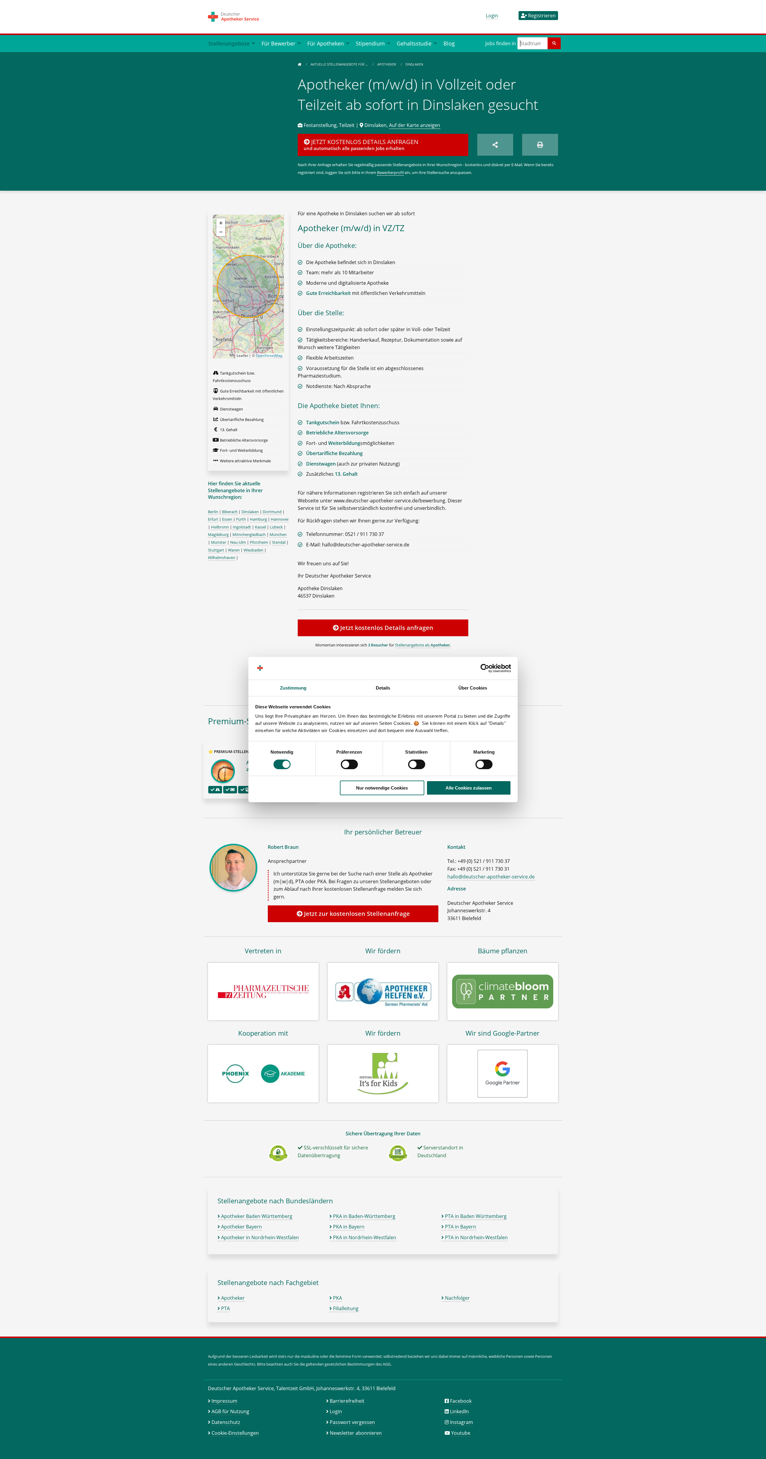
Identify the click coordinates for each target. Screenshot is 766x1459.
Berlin (213, 511)
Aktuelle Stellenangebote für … (340, 64)
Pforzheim (259, 542)
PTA (225, 1308)
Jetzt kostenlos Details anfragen (386, 628)
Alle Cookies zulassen (469, 787)
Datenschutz (226, 1422)
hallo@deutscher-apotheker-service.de (491, 876)
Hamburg (258, 519)
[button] (220, 222)
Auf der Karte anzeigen (414, 125)
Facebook (461, 1401)
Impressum (224, 1401)
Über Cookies (472, 687)
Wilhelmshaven (221, 557)
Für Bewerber (278, 43)
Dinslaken (414, 64)
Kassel (260, 527)
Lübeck (276, 527)
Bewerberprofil (390, 172)
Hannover (280, 519)
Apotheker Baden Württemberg (256, 1216)
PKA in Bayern (348, 1226)
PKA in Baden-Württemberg (363, 1216)
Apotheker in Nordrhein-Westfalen (259, 1237)
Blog (449, 43)
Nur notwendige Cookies (382, 787)
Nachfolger (457, 1298)
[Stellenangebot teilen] (495, 145)
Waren (234, 550)
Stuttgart (216, 550)
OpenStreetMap (269, 355)
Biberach (230, 511)
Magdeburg (218, 534)
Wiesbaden (253, 550)
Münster (218, 542)
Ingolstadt (242, 527)
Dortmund (272, 511)
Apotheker (387, 64)
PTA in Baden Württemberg (475, 1216)
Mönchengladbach (249, 534)
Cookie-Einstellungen (235, 1433)
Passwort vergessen (352, 1422)
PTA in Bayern (460, 1226)
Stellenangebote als (422, 645)
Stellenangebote (229, 43)
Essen (227, 519)
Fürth (241, 519)
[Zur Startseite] (299, 64)
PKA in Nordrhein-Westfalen (364, 1237)
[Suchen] (554, 43)
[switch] (349, 764)
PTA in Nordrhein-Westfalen (476, 1237)
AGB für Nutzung (230, 1411)
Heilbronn (220, 527)
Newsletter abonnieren (356, 1433)
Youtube (460, 1433)
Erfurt (213, 519)
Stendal (278, 542)
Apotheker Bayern (241, 1226)
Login (492, 15)
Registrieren (541, 15)
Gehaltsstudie (414, 43)
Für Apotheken (325, 43)
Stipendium (370, 43)
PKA (337, 1298)
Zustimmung (293, 687)
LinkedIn (459, 1411)
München (278, 534)
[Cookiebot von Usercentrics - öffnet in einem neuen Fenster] (485, 668)
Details (383, 687)
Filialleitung (345, 1308)
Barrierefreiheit (347, 1401)
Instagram (461, 1422)
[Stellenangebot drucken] (540, 145)
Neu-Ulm (238, 542)
